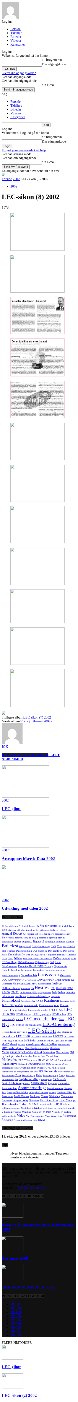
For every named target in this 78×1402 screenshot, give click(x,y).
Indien (61, 992)
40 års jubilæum (66, 926)
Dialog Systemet (39, 955)
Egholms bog (42, 962)
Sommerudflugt (32, 1087)
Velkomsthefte (9, 1116)
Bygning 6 (50, 941)
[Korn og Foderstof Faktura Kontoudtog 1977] (12, 1216)
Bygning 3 (38, 941)
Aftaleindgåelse (48, 930)
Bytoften (60, 941)
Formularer (26, 970)
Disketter (71, 955)
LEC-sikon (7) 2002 (37, 717)
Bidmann (43, 938)
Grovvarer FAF (16, 979)
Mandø (21, 1044)
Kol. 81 (8, 1005)
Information (8, 996)
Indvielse (70, 992)
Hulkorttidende (11, 988)
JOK (5, 746)
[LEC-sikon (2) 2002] (12, 1387)
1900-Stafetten (9, 930)
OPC (48, 1064)
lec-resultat (7, 1032)
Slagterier (52, 1083)
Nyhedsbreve (9, 1063)
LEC (68, 1009)
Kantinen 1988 (15, 1258)
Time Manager (67, 1100)
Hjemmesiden (45, 984)
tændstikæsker (47, 1104)
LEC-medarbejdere (41, 1018)
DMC (10, 958)
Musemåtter (49, 1052)
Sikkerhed (39, 1083)
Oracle (65, 1064)
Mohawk (38, 1052)
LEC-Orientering (58, 1024)
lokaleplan (18, 1041)
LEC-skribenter (64, 1032)
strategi (52, 1092)
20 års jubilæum (27, 926)
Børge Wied (25, 946)
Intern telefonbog (38, 996)
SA (16, 1079)
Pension (34, 1071)
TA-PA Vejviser (21, 1096)
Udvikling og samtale (64, 1108)
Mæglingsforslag (24, 1056)
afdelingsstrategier (30, 930)
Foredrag (15, 970)
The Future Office (49, 1100)
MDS (5, 1048)
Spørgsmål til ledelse (17, 1092)
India (54, 992)
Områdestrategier (36, 1063)
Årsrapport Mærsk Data (25, 1120)
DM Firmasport (31, 958)
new (35, 1060)
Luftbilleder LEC (45, 1041)
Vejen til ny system (61, 1112)
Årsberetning (69, 1115)
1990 (15, 1327)
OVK (48, 1068)
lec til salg (7, 1041)
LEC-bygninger (41, 1014)
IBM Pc (15, 992)
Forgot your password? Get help (24, 150)
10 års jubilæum (10, 926)
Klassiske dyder (68, 1001)
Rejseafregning (50, 1075)
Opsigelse (56, 1064)
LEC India (36, 1036)
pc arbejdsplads (21, 1071)
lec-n (61, 1019)
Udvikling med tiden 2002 (25, 908)
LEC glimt (11, 808)
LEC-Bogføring (24, 1014)
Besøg (35, 938)
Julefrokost (11, 1000)
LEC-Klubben (59, 1014)
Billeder (15, 36)
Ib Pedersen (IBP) (28, 992)
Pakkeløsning (58, 1068)
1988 (15, 1304)
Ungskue (26, 1112)
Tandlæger (35, 1096)
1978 (15, 1308)
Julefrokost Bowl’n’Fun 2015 (28, 1287)
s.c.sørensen (8, 1079)
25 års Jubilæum (47, 926)
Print (18, 1075)
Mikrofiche (27, 1052)
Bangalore (49, 934)
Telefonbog (54, 1096)
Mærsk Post (52, 1056)
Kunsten (64, 1005)
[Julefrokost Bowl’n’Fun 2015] (12, 1279)
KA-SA (39, 1001)
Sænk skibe (7, 1096)
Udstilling (26, 1108)
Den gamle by (55, 951)
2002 (16, 179)
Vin (27, 1116)
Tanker (44, 1096)
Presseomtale (8, 1075)
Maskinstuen (64, 1044)
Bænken (70, 941)
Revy (62, 1075)
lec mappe (47, 1036)
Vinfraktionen (37, 1116)
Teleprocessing (20, 1100)
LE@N (59, 1010)
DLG (4, 958)
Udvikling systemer (11, 1112)
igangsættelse (44, 992)
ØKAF (42, 1119)
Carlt (34, 946)
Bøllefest (10, 945)
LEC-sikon (42, 1030)
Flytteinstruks (60, 966)
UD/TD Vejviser (62, 1104)
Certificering (43, 946)
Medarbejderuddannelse (37, 1048)
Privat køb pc (28, 1075)
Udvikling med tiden (42, 1108)
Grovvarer (48, 974)
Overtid (41, 1068)
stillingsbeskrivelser (38, 1092)
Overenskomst (28, 1067)
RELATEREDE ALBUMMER (25, 755)
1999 (15, 1316)
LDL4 (52, 1010)
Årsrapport (7, 1119)
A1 (18, 930)
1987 (15, 1320)
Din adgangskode (54, 64)
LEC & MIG (8, 1014)
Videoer (15, 40)
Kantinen (51, 1000)
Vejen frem (45, 1111)
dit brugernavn (52, 59)
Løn (57, 1041)
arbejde (39, 934)
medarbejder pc (16, 1048)
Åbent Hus (56, 1116)
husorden (25, 988)
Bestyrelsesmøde (23, 938)
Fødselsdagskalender (55, 970)
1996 (15, 1335)
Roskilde (70, 1075)
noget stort (65, 1060)
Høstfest (42, 987)
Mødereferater (11, 1059)
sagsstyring (46, 1079)
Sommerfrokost (9, 1088)
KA (33, 1001)
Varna (35, 1112)
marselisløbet (33, 1044)
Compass (62, 946)
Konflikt (19, 1005)
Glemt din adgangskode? (19, 73)
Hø (32, 988)
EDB (73, 958)
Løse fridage (66, 1041)
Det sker (25, 954)
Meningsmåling (11, 1052)
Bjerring (53, 938)
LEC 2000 (23, 1036)
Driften (57, 958)
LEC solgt (69, 1036)
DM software (45, 958)
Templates (34, 1100)
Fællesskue (38, 970)
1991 (15, 1312)
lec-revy (17, 1032)
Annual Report (12, 933)
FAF (52, 962)
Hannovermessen (22, 983)
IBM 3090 (61, 988)
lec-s (25, 1032)
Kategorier (17, 44)
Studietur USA (64, 1092)
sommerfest (64, 1083)
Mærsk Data (39, 1056)
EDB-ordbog (9, 962)
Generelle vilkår (29, 975)
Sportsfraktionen (55, 1088)
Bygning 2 (27, 941)
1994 (15, 1331)
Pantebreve (7, 1071)
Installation (20, 996)
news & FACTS (48, 1059)
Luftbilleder (30, 1040)
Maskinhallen (49, 1044)
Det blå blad (14, 954)
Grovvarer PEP (45, 979)
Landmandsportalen (38, 1010)
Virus (47, 1116)
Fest (58, 962)
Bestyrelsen (8, 937)
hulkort (57, 983)
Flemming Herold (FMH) (31, 966)
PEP (41, 1071)
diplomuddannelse (57, 955)
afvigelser (61, 930)
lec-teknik (8, 1036)
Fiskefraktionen (9, 966)
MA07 (5, 1044)
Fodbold (6, 970)
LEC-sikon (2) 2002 (19, 1395)
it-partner (55, 996)
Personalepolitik (66, 1071)
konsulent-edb (31, 1005)
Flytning (48, 966)
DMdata (18, 958)
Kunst (56, 1005)
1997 (15, 1323)
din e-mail (48, 85)
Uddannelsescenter (11, 1108)
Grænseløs (7, 984)
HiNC (34, 984)
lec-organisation (33, 1024)
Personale (50, 1071)
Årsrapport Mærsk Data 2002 (28, 858)
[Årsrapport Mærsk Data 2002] (25, 846)
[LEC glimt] (25, 796)
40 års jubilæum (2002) (36, 721)
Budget (17, 941)
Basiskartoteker (62, 934)
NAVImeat (27, 1060)
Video (21, 1115)
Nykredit (22, 1064)
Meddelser (55, 1048)
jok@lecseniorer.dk (31, 1188)
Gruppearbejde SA (64, 979)
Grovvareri (30, 980)
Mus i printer (62, 1052)
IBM (53, 988)
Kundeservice (46, 1005)
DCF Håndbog (40, 951)
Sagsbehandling (29, 1079)
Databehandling (24, 951)
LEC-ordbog (17, 1024)
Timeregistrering (10, 1104)
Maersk (13, 1044)
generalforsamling (11, 975)
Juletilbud (26, 1001)
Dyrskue (66, 958)
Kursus (5, 1010)
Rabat (39, 1075)
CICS (53, 946)
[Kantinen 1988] (12, 1250)
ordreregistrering (10, 1068)
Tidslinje (16, 33)
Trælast (22, 1104)
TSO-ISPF (33, 1104)
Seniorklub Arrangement (16, 1083)
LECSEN (58, 1036)
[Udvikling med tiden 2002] (25, 896)
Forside (15, 29)
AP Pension (28, 934)
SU (74, 1092)
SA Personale (59, 1079)
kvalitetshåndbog (18, 1010)
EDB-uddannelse (26, 962)
